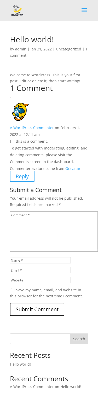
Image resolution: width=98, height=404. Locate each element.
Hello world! (20, 364)
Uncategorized (68, 49)
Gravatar (72, 168)
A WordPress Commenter (32, 127)
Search (79, 338)
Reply (22, 176)
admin (20, 49)
